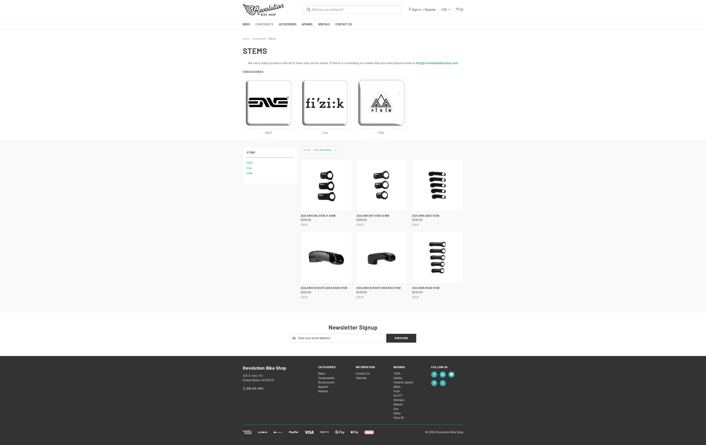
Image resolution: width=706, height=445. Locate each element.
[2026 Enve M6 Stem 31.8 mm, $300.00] (326, 185)
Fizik (249, 168)
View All (398, 417)
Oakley (397, 378)
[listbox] (325, 150)
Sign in (416, 9)
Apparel (307, 24)
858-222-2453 (254, 388)
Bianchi (398, 404)
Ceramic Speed (403, 382)
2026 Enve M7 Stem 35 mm (372, 215)
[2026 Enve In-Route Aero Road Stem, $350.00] (326, 257)
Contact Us (343, 24)
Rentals (324, 24)
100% (397, 373)
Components (264, 24)
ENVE (250, 163)
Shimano (398, 400)
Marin (397, 387)
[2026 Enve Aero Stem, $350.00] (438, 185)
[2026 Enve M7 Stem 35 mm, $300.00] (382, 185)
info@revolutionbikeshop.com (436, 63)
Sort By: (307, 150)
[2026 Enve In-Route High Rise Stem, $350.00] (382, 257)
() (461, 9)
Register (430, 9)
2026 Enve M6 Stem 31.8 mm (318, 215)
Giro (396, 409)
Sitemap (361, 378)
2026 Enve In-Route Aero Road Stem (324, 288)
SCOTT (397, 395)
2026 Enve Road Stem (425, 288)
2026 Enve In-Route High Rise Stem (378, 288)
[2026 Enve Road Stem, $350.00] (438, 257)
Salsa (397, 413)
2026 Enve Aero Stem (425, 215)
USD (444, 9)
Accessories (287, 24)
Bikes (246, 24)
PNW (249, 173)
